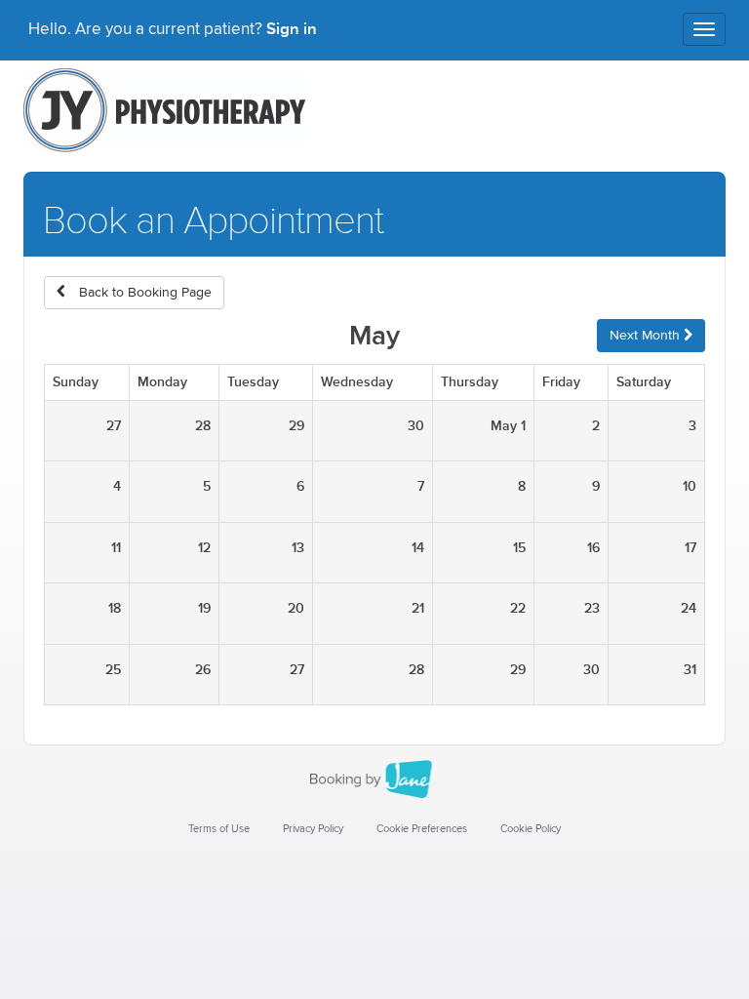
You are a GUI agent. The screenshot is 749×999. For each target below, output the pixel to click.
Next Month (647, 335)
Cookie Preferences (421, 828)
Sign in (291, 29)
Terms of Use (219, 828)
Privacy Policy (313, 828)
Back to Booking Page (143, 293)
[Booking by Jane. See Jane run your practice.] (374, 779)
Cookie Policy (530, 828)
